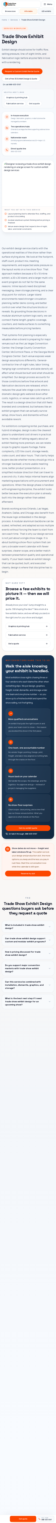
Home (4, 20)
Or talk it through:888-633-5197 (23, 834)
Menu (49, 4)
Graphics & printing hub (16, 97)
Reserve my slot (28, 873)
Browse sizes (10, 11)
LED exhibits (46, 11)
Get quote (23, 1519)
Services (14, 20)
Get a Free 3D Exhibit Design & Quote (21, 78)
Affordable (28, 11)
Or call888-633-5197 (12, 84)
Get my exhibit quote (28, 828)
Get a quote (34, 103)
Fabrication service (15, 103)
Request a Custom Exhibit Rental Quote (22, 71)
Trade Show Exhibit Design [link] (33, 20)
